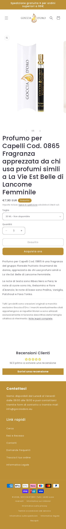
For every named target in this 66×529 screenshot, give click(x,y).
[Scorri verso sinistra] (25, 130)
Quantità (7, 224)
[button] (6, 18)
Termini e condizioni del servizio (34, 511)
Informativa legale (50, 516)
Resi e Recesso (15, 435)
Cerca (10, 428)
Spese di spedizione (28, 205)
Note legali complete (41, 318)
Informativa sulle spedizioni (24, 516)
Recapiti (34, 520)
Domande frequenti (18, 450)
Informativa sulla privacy (34, 506)
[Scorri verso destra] (40, 130)
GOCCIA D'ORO (28, 497)
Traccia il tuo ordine (18, 457)
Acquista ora (33, 251)
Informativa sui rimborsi (39, 501)
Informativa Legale (17, 464)
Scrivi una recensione (33, 371)
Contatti (11, 443)
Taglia (5, 210)
